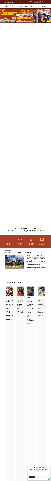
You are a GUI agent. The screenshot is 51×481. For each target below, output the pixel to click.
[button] (49, 467)
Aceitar (32, 476)
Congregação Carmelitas (33, 1)
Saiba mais (30, 274)
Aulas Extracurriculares (36, 2)
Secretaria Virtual (23, 6)
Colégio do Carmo (42, 1)
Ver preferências (46, 476)
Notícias (44, 6)
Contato (44, 2)
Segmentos (37, 6)
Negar (39, 476)
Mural (30, 6)
